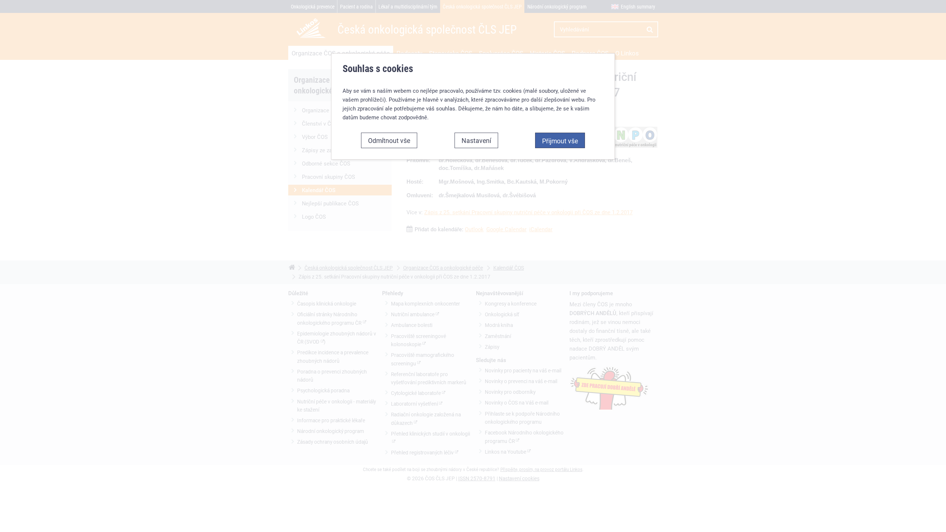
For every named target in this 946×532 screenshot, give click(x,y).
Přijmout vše (560, 140)
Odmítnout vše (389, 140)
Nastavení (476, 140)
